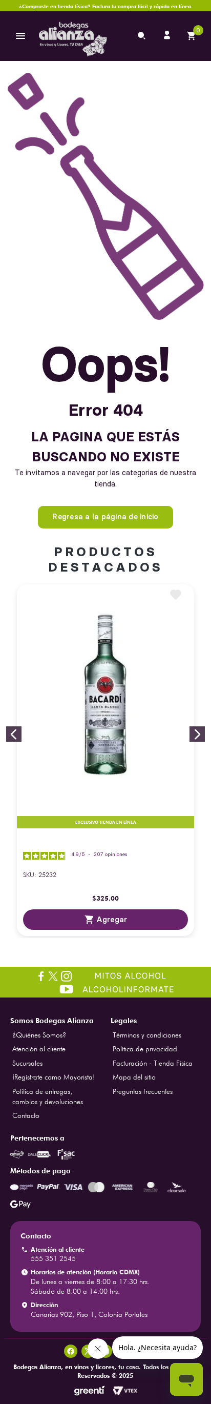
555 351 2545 (53, 1258)
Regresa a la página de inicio (105, 516)
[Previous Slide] (14, 734)
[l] (168, 36)
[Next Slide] (197, 734)
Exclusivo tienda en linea (105, 822)
